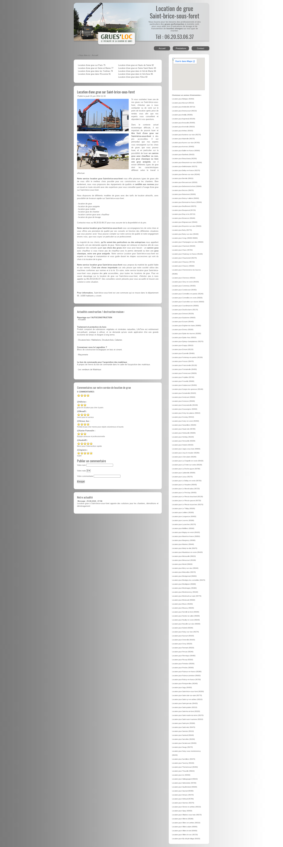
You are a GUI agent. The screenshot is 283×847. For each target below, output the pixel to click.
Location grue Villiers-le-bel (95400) (184, 831)
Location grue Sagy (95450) (182, 687)
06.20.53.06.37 (100, 223)
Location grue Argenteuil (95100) (183, 119)
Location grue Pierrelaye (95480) (183, 656)
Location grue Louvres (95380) (183, 520)
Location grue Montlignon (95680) (184, 584)
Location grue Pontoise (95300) (183, 663)
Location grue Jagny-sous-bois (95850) (186, 449)
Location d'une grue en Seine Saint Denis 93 (137, 68)
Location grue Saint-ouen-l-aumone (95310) (187, 719)
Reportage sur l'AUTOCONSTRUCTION (94, 318)
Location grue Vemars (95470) (183, 795)
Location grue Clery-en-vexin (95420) (185, 282)
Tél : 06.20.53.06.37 (175, 36)
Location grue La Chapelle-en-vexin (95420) (187, 461)
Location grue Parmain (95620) (183, 648)
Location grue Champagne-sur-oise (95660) (187, 242)
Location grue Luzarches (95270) (184, 524)
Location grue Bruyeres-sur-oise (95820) (186, 226)
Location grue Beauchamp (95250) (184, 158)
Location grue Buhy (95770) (182, 230)
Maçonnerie (83, 355)
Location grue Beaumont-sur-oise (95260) (187, 162)
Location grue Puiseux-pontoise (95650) (186, 675)
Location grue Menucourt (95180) (184, 560)
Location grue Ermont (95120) (182, 349)
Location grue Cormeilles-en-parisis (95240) (187, 294)
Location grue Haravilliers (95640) (184, 425)
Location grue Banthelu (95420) (183, 154)
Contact (200, 48)
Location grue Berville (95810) (182, 178)
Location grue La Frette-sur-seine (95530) (187, 465)
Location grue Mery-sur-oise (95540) (185, 568)
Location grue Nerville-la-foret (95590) (185, 612)
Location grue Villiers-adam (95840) (184, 827)
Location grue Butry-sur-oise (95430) (185, 234)
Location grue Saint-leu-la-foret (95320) (186, 711)
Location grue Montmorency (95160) (185, 592)
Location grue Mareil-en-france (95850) (186, 536)
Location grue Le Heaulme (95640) (184, 485)
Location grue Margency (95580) (183, 540)
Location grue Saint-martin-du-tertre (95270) (188, 715)
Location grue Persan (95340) (182, 652)
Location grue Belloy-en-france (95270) (186, 170)
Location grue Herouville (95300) (183, 441)
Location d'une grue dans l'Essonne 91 (94, 74)
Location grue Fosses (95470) (183, 361)
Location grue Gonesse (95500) (183, 401)
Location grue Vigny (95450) (182, 811)
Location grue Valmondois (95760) (184, 783)
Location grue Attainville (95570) (183, 138)
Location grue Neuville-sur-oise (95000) (186, 624)
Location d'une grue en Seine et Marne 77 (95, 68)
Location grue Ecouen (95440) (183, 321)
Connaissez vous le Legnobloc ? (92, 347)
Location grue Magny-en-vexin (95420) (186, 532)
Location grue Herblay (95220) (183, 437)
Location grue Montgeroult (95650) (184, 576)
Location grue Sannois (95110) (183, 731)
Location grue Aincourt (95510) (183, 103)
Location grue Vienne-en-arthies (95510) (186, 807)
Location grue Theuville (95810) (183, 771)
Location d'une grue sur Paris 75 (91, 65)
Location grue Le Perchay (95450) (184, 492)
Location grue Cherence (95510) (183, 278)
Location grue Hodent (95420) (182, 445)
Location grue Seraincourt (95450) (184, 743)
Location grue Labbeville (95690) (183, 473)
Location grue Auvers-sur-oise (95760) (186, 142)
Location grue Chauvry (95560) (183, 266)
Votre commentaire (85, 476)
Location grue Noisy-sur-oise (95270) (185, 632)
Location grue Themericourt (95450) (185, 767)
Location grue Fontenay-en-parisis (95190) (187, 357)
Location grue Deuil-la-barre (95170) (185, 310)
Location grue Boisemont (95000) (184, 194)
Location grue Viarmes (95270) (183, 803)
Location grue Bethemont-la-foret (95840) (186, 186)
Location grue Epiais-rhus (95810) (184, 337)
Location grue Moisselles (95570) (184, 572)
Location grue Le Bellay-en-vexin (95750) (186, 481)
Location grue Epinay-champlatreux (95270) (187, 341)
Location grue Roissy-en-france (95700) (186, 679)
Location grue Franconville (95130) (184, 365)
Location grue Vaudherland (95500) (184, 787)
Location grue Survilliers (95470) (183, 759)
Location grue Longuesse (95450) (184, 516)
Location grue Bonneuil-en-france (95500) (187, 202)
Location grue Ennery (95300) (182, 329)
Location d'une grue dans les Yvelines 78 (95, 71)
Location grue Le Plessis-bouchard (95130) (187, 496)
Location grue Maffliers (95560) (183, 528)
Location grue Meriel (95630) (182, 564)
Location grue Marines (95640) (183, 544)
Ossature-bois (84, 340)
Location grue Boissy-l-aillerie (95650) (185, 198)
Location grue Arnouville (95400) (183, 123)
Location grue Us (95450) (181, 775)
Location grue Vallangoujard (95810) (185, 779)
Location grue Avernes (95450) (183, 146)
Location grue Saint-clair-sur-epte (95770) (187, 695)
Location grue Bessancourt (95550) (184, 182)
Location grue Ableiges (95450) (183, 99)
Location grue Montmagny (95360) (184, 588)
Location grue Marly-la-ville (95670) (184, 548)
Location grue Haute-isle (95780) (183, 429)
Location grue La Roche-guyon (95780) (186, 469)
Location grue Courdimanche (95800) (185, 306)
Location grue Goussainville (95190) (185, 405)
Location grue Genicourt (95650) (183, 397)
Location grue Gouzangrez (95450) (184, 409)
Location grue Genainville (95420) (184, 393)
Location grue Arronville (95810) (183, 127)
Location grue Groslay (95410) (183, 417)
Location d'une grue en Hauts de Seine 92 (136, 65)
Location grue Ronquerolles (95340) (185, 683)
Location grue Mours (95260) (182, 604)
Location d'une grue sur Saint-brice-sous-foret (106, 91)
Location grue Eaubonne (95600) (183, 317)
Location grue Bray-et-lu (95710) (183, 214)
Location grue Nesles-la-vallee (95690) (186, 616)
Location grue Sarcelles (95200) (183, 739)
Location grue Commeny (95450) (184, 286)
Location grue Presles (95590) (183, 667)
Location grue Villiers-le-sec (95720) (185, 835)
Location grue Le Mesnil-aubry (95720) (186, 488)
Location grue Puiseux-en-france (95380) (186, 671)
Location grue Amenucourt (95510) (184, 111)
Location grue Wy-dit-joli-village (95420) (186, 838)
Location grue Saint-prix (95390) (183, 723)
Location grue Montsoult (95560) (183, 600)
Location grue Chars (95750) (182, 250)
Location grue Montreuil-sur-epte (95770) (186, 596)
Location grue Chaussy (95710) (183, 262)
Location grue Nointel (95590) (182, 628)
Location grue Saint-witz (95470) (183, 727)
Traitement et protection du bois (91, 327)
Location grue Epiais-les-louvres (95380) (186, 333)
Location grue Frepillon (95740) (183, 377)
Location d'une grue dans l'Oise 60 (132, 77)
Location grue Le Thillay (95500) (183, 508)
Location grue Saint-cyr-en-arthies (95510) (187, 699)
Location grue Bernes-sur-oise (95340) (186, 174)
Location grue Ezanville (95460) (183, 353)
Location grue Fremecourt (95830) (184, 373)
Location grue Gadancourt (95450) (184, 385)
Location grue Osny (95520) (182, 644)
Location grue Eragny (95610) (182, 345)
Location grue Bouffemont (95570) (184, 206)
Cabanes (118, 340)
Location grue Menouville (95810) (184, 556)
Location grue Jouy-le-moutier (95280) (185, 453)
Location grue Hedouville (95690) (184, 433)
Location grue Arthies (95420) (182, 131)
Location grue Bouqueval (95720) (184, 210)
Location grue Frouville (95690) (183, 381)
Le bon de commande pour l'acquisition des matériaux (102, 362)
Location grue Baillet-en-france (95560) (186, 150)
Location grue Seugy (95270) (182, 747)
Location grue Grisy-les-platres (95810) (186, 413)
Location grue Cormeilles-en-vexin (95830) (187, 298)
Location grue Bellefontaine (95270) (184, 166)
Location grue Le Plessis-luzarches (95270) (187, 504)
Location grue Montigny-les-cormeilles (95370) (188, 580)
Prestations (181, 48)
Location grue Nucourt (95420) (183, 636)
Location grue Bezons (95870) (183, 190)
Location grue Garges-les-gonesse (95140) (187, 389)
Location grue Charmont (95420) (183, 246)
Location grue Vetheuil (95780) (183, 799)
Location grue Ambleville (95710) (183, 107)
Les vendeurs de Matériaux (89, 370)
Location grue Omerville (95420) (183, 640)
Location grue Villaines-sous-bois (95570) (187, 815)
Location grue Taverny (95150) (183, 763)
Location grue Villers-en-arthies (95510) (186, 823)
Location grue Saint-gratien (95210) (184, 707)
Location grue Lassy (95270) (182, 477)
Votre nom (81, 465)
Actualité (82, 320)
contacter (135, 108)
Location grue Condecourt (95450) (184, 290)
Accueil (162, 48)
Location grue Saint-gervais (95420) (185, 703)
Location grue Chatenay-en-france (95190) (187, 254)
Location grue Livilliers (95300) (183, 512)
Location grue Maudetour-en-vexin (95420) (187, 552)
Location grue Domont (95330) (183, 313)
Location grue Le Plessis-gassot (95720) (186, 500)
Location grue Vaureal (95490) (183, 791)
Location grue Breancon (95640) (183, 218)
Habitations (96, 340)
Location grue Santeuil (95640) (183, 735)
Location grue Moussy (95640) (183, 608)
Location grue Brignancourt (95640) (184, 222)
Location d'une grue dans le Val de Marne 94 (137, 71)
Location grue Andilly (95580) (182, 115)
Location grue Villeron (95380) (182, 819)
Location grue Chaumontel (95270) (184, 258)
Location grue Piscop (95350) (182, 660)
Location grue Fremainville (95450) (184, 369)
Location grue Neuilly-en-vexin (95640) (186, 620)
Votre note (81, 471)
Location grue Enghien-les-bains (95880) (186, 325)
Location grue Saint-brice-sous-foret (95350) (188, 691)
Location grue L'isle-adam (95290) (184, 457)
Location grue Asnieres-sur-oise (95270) (186, 135)
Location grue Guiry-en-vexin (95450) (185, 421)
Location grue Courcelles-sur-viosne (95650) (188, 302)
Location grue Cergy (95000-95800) (185, 238)
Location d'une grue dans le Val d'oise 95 (135, 74)
